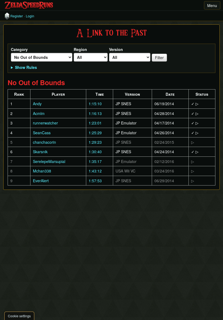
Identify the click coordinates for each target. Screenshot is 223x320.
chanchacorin (44, 142)
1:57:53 (95, 180)
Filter (159, 57)
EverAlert (41, 180)
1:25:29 (95, 132)
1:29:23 (95, 142)
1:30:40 (95, 151)
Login (30, 16)
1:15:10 (95, 103)
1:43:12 (95, 171)
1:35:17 (95, 161)
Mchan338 (42, 171)
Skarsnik (40, 151)
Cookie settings (19, 315)
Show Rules (26, 67)
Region (80, 49)
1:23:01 (95, 123)
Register (16, 16)
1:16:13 (95, 113)
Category (19, 49)
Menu (212, 5)
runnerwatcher (45, 123)
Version (116, 49)
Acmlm (39, 113)
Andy (37, 103)
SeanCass (42, 132)
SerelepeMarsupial (49, 161)
